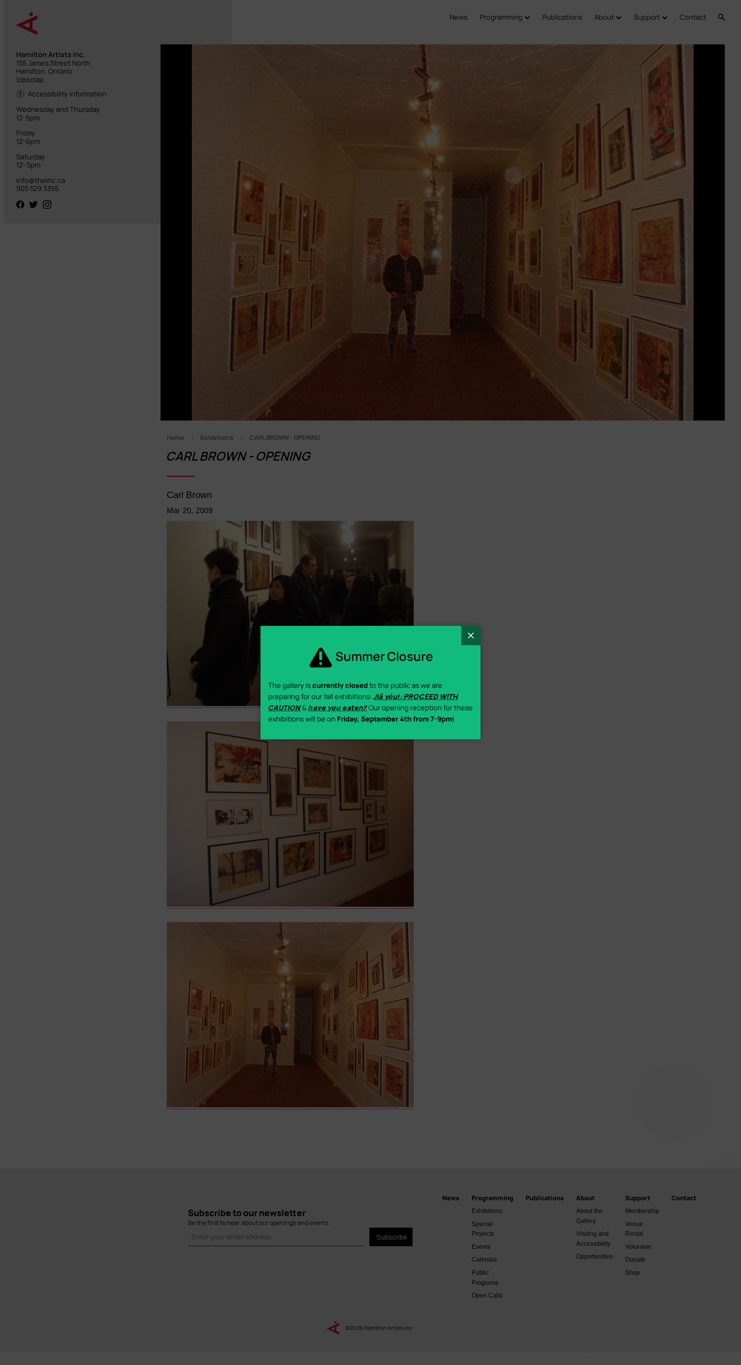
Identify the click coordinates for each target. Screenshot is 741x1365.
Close (470, 635)
